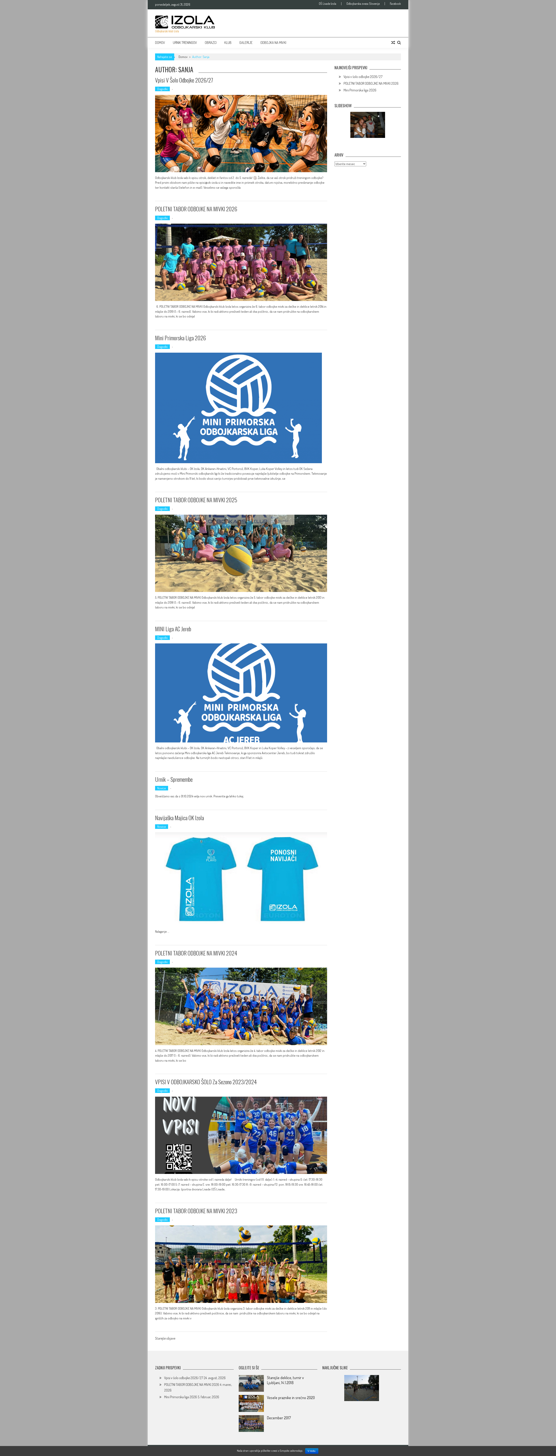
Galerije (246, 42)
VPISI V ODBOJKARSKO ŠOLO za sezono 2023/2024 (206, 1082)
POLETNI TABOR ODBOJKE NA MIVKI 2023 (196, 1210)
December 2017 (279, 1417)
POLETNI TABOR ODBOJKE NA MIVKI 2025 (196, 500)
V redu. (312, 1451)
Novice (161, 788)
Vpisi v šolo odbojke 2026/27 (184, 80)
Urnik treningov (185, 42)
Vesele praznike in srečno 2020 (291, 1397)
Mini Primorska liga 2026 (180, 338)
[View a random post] (393, 42)
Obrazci (211, 42)
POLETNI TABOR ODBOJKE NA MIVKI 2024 (196, 953)
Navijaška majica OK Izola (179, 817)
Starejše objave (165, 1338)
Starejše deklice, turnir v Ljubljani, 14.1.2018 (285, 1380)
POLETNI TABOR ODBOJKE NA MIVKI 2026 (196, 209)
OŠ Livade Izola (327, 3)
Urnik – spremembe (174, 779)
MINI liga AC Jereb (173, 629)
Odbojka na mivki (273, 42)
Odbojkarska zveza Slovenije (363, 3)
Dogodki (162, 89)
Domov (160, 42)
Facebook (395, 3)
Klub (228, 42)
